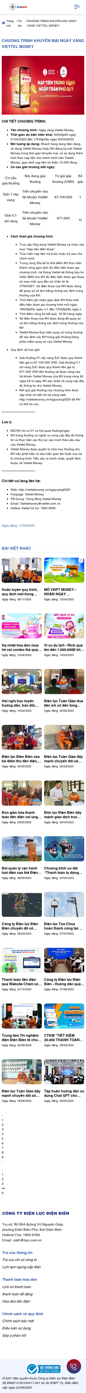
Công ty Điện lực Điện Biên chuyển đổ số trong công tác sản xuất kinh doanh (21, 925)
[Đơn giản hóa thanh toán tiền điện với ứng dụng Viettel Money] (22, 793)
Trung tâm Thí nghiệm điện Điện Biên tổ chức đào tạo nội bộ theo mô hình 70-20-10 (21, 1037)
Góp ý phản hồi (14, 1335)
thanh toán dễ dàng (17, 1293)
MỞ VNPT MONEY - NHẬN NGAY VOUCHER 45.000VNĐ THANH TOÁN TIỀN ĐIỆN (63, 591)
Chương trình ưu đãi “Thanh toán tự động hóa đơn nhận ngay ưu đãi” (63, 870)
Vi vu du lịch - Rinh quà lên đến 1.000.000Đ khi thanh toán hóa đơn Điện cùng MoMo (63, 647)
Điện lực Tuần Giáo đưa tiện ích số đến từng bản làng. (63, 702)
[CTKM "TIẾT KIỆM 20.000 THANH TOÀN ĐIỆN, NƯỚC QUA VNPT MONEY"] (64, 1016)
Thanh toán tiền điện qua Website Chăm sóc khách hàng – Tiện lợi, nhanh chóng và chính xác (21, 981)
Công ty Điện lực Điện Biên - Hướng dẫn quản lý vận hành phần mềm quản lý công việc (63, 981)
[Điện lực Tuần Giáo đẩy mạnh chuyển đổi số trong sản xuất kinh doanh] (22, 1071)
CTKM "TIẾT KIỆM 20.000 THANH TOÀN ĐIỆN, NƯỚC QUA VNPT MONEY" (62, 1037)
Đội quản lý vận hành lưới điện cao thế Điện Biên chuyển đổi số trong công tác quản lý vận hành (20, 870)
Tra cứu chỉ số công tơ (19, 1259)
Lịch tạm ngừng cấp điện (21, 1266)
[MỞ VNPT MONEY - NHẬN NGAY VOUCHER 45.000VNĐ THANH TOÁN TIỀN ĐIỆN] (64, 570)
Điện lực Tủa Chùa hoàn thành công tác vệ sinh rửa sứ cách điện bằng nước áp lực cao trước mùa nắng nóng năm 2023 (64, 925)
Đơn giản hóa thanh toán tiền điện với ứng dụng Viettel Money (20, 814)
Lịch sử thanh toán (16, 1286)
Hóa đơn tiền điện (16, 1301)
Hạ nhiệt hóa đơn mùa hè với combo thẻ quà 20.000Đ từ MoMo (20, 647)
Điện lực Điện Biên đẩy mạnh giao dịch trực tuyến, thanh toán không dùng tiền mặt (63, 814)
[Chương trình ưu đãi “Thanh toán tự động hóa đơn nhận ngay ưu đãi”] (64, 848)
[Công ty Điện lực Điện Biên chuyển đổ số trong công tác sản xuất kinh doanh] (22, 904)
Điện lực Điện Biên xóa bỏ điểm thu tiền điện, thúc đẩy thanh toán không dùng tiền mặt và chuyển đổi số (21, 758)
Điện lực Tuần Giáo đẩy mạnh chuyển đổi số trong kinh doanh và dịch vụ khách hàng (63, 758)
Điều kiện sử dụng (16, 1327)
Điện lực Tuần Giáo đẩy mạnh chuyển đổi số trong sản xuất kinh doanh (21, 1093)
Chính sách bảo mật (18, 1320)
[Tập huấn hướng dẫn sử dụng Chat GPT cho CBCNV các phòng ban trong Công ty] (64, 1071)
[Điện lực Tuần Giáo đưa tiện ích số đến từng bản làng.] (64, 681)
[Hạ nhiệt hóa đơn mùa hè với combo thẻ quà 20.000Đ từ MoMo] (22, 625)
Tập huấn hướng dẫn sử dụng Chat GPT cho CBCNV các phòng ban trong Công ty (64, 1093)
